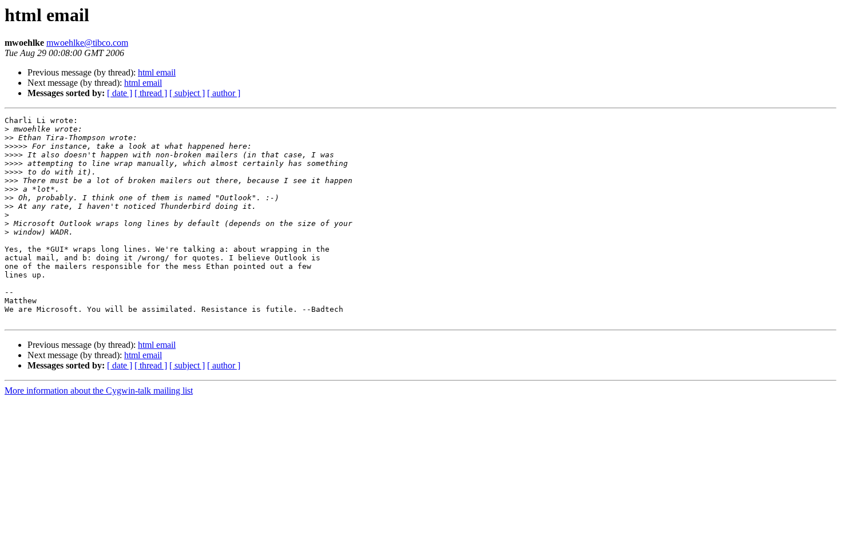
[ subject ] (187, 93)
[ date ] (119, 93)
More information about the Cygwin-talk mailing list (99, 390)
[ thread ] (150, 93)
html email (157, 72)
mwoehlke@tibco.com (87, 42)
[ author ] (223, 93)
